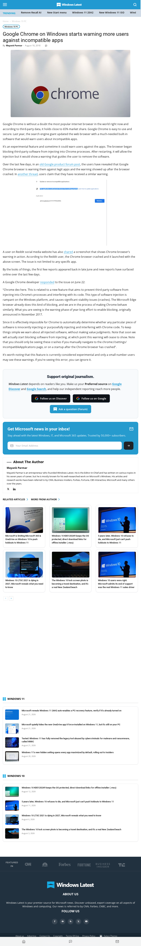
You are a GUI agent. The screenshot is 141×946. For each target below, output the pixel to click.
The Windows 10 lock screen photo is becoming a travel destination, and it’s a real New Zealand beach (70, 584)
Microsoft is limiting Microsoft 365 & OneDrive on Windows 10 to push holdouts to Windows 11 (23, 539)
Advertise (31, 935)
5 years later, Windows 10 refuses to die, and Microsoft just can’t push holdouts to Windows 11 (116, 539)
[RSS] (70, 921)
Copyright (58, 935)
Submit (128, 446)
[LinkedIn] (16, 489)
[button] (135, 5)
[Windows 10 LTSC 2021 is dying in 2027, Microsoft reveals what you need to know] (24, 565)
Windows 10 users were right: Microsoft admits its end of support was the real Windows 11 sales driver (116, 584)
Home (6, 21)
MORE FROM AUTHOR (44, 499)
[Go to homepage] (23, 941)
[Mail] (62, 921)
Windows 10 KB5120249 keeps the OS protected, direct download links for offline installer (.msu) (70, 539)
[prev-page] (5, 598)
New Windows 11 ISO (111, 12)
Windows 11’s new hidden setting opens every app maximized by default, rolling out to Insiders (68, 752)
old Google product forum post (60, 164)
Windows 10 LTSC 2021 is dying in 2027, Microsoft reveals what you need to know (24, 584)
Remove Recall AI (31, 12)
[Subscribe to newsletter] (117, 941)
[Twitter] (10, 489)
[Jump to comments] (70, 941)
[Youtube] (86, 921)
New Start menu (57, 12)
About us (19, 935)
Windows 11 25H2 (82, 12)
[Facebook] (54, 921)
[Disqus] (70, 652)
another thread (28, 174)
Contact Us (45, 935)
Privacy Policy (88, 935)
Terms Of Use (72, 935)
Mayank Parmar (14, 45)
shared (68, 252)
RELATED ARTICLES (14, 499)
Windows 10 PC (11, 26)
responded (47, 282)
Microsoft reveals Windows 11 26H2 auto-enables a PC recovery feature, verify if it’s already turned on (71, 710)
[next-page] (11, 598)
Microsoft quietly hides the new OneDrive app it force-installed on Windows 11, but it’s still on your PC (71, 724)
